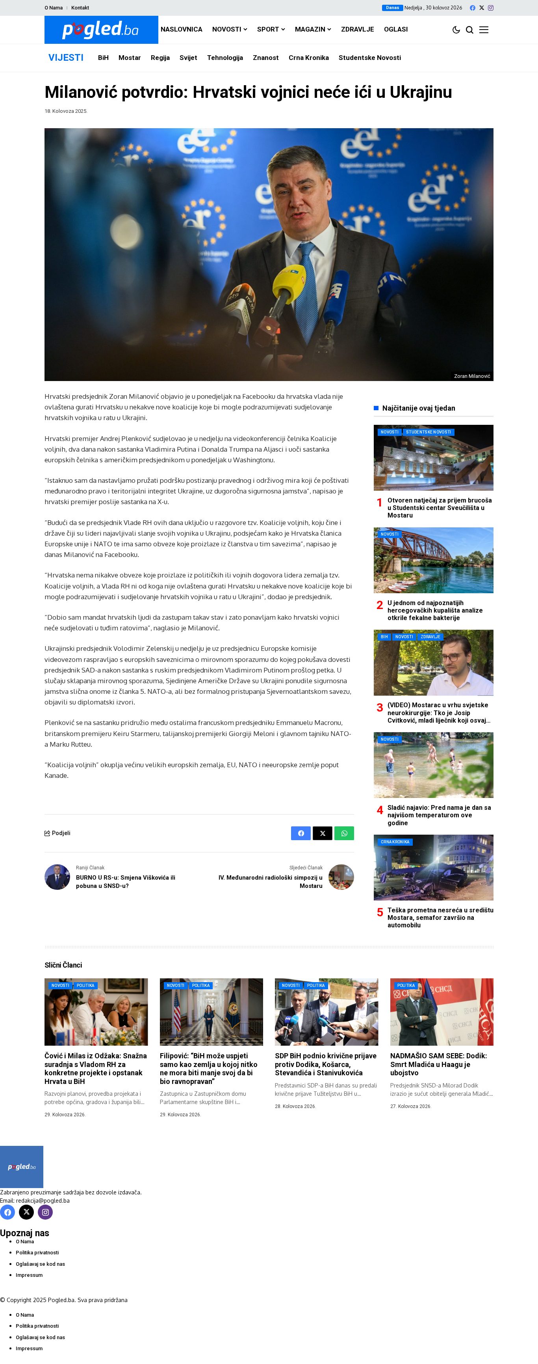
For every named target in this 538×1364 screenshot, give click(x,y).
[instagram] (490, 8)
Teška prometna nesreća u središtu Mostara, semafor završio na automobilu (440, 917)
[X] (481, 8)
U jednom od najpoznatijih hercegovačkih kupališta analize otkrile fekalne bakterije (435, 610)
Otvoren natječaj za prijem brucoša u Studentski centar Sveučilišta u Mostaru (440, 508)
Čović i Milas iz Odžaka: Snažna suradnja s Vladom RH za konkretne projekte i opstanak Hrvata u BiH (96, 1069)
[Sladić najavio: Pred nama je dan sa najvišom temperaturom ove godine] (433, 765)
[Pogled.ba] (101, 30)
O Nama (54, 8)
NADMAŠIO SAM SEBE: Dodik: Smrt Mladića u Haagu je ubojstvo (438, 1064)
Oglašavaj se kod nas (40, 1264)
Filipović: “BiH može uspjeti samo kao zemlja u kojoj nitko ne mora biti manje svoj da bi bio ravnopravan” (209, 1069)
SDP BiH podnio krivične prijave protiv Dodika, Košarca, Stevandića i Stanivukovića (326, 1064)
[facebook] (472, 8)
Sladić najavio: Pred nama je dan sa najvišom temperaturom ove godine (439, 815)
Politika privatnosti (37, 1253)
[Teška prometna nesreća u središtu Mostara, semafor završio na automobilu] (433, 868)
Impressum (29, 1275)
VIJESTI (65, 57)
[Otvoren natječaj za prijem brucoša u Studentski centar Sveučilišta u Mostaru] (433, 458)
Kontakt (80, 8)
